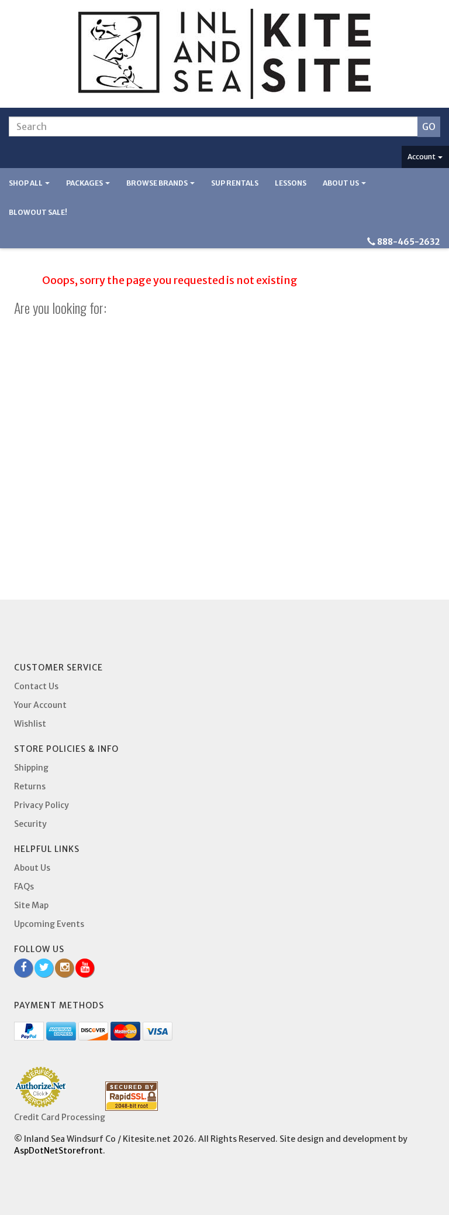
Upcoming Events (49, 924)
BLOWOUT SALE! (38, 212)
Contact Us (36, 686)
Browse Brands (157, 183)
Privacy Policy (41, 805)
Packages (85, 183)
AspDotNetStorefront (58, 1150)
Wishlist (30, 723)
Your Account (40, 705)
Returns (30, 786)
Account (422, 156)
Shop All (26, 183)
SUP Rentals (234, 183)
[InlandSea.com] (224, 54)
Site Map (31, 905)
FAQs (24, 886)
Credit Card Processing (59, 1117)
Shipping (31, 767)
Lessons (290, 183)
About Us (341, 183)
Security (30, 824)
